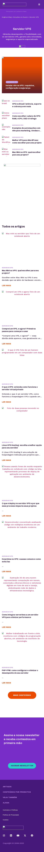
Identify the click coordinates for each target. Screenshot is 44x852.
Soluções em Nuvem (20, 17)
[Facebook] (32, 835)
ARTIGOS (7, 786)
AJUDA (6, 803)
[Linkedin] (11, 835)
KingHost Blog (6, 17)
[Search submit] (3, 11)
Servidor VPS (11, 82)
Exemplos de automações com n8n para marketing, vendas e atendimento (26, 130)
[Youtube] (18, 835)
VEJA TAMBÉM (10, 797)
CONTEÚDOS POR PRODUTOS (17, 792)
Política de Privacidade (11, 815)
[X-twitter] (25, 835)
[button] (39, 4)
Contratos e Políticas (10, 810)
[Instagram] (4, 835)
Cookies (5, 820)
